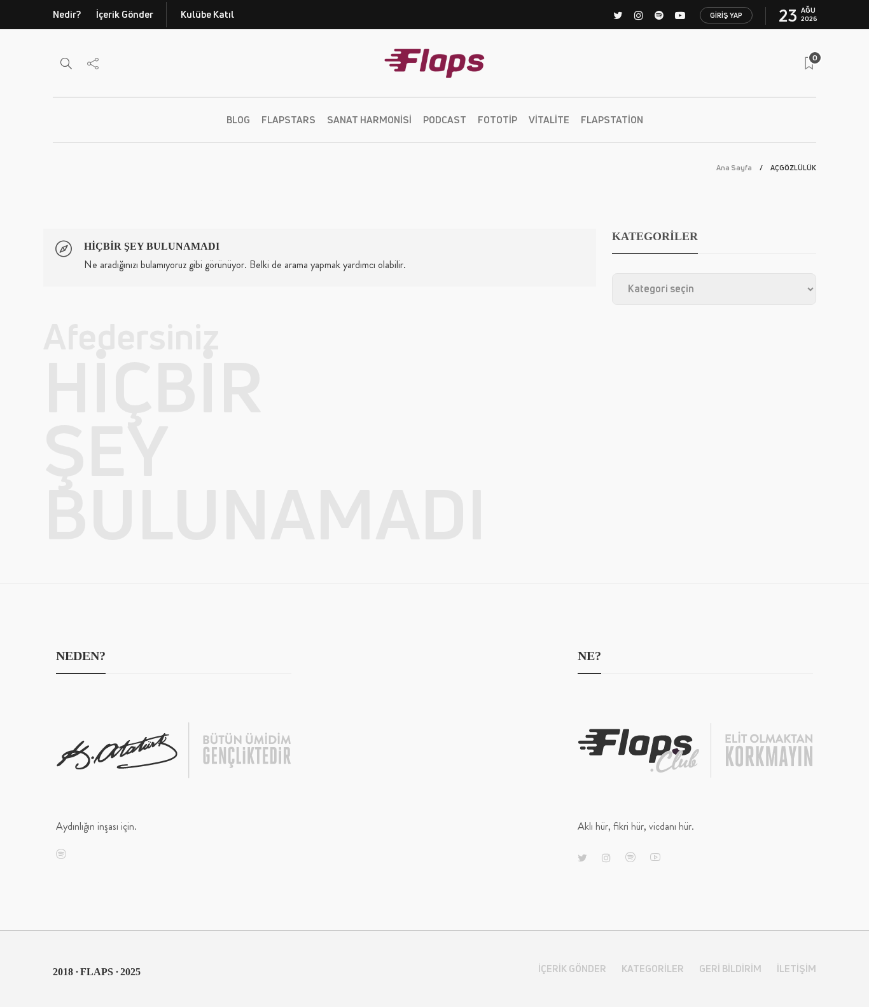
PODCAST (444, 119)
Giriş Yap (726, 15)
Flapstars (288, 119)
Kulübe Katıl (207, 14)
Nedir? (67, 14)
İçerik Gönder (124, 14)
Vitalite (549, 119)
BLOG (238, 119)
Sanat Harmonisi (369, 119)
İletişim (796, 968)
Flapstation (612, 119)
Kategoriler (653, 968)
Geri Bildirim (730, 968)
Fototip (497, 119)
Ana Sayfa (734, 167)
